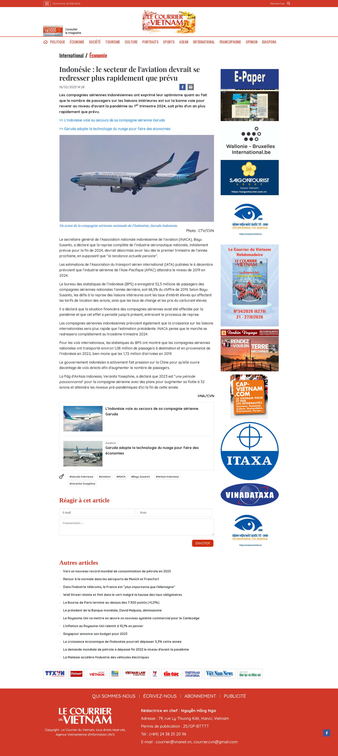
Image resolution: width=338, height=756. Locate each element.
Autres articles (78, 562)
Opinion (251, 42)
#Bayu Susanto (140, 476)
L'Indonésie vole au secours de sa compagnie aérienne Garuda (151, 411)
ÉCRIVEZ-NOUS (160, 696)
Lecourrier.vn (169, 21)
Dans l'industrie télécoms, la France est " (119, 587)
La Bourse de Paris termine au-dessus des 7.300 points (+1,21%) (111, 602)
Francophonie (230, 42)
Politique (57, 42)
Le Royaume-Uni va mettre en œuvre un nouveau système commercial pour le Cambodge (131, 618)
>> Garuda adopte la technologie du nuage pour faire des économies (114, 129)
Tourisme (112, 42)
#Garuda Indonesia (81, 476)
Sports (169, 42)
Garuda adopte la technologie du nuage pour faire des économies (152, 450)
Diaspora (269, 42)
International (204, 42)
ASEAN (183, 42)
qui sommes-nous (113, 696)
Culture (131, 42)
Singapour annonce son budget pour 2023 (95, 634)
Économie (77, 42)
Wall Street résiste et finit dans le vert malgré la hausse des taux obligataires (122, 595)
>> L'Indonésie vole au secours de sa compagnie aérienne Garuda (112, 120)
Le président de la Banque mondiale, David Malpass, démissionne (112, 610)
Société (95, 42)
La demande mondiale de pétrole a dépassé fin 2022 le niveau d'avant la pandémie (126, 649)
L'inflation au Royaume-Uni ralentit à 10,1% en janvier (103, 626)
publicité (235, 696)
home (45, 42)
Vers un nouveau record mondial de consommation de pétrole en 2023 (117, 571)
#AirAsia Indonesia (167, 476)
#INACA (121, 476)
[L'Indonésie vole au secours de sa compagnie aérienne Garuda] (82, 418)
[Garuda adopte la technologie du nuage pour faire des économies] (82, 453)
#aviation (105, 476)
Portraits (150, 42)
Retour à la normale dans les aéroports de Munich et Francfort (111, 579)
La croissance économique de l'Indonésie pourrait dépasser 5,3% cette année (122, 642)
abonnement (200, 696)
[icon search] (289, 3)
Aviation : (111, 443)
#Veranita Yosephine (82, 483)
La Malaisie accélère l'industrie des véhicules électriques (106, 657)
